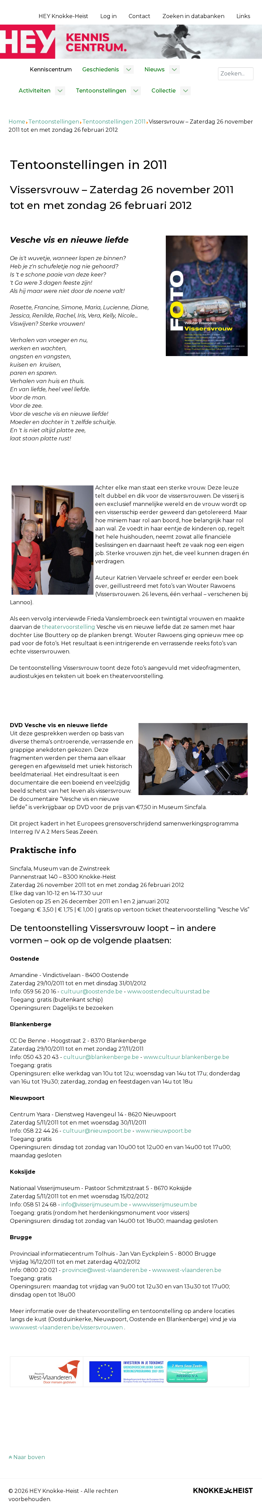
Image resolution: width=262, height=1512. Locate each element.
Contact (139, 16)
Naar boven (28, 1457)
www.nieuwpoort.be (163, 1131)
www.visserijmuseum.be (164, 1204)
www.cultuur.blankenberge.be (186, 1057)
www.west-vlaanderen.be (186, 1270)
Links (243, 16)
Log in (108, 16)
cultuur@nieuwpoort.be (97, 1131)
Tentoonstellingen (53, 121)
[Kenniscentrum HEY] (131, 41)
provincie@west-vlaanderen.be (104, 1270)
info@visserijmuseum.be (94, 1204)
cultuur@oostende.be (91, 991)
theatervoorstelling (69, 627)
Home (17, 121)
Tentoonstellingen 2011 (114, 121)
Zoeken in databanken (193, 16)
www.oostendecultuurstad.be (168, 991)
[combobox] (235, 73)
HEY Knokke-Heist (63, 16)
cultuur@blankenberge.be (101, 1057)
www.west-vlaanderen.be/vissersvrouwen (66, 1327)
